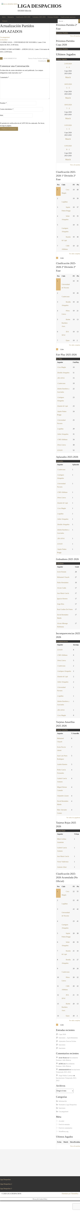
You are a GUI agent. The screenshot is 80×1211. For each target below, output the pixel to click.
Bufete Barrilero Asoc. (66, 323)
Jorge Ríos (60, 604)
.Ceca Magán (61, 367)
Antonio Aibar (62, 867)
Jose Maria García (63, 593)
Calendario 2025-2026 (39, 17)
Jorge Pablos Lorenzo (66, 1075)
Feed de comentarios (65, 1128)
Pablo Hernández (62, 582)
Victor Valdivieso (62, 862)
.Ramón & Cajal (62, 406)
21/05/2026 (68, 64)
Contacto (4, 21)
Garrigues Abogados (65, 229)
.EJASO (60, 450)
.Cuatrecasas (61, 383)
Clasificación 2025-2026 (23, 17)
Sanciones (62, 1045)
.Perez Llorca (61, 445)
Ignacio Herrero (62, 599)
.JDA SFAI (60, 378)
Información (63, 1101)
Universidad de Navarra (66, 286)
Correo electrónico (6, 109)
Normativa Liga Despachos (68, 1105)
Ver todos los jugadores (73, 817)
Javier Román (61, 572)
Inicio (4, 17)
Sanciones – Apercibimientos (68, 1038)
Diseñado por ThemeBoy (70, 1193)
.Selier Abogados (62, 434)
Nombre (3, 103)
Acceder (61, 1121)
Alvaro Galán (61, 588)
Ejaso (67, 340)
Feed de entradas (64, 1124)
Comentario (4, 77)
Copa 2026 (62, 1034)
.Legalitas (60, 429)
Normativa (11, 17)
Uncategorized (5, 37)
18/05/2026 (68, 84)
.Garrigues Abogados (64, 671)
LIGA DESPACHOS (39, 6)
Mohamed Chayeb (63, 577)
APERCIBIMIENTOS (9, 58)
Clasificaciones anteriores (68, 17)
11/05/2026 (68, 125)
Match (68, 77)
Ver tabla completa (74, 254)
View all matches (75, 36)
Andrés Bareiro (62, 764)
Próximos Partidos (53, 17)
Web (1, 115)
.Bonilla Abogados (63, 372)
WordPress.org (63, 1131)
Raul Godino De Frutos (65, 609)
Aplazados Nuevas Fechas (67, 1041)
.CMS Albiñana (62, 439)
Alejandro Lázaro (63, 796)
